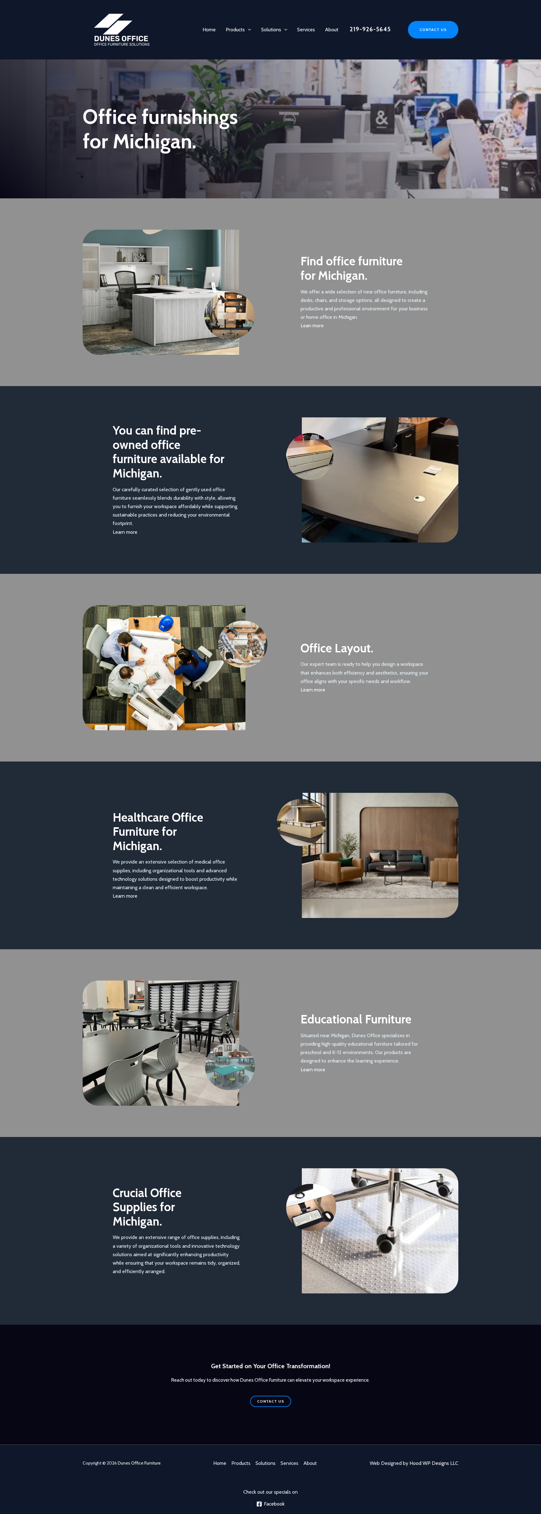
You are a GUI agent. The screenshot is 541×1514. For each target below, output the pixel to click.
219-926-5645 (370, 29)
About (331, 30)
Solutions (271, 30)
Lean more (312, 326)
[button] (248, 29)
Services (306, 30)
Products (235, 30)
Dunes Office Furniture (139, 1463)
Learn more (125, 532)
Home (209, 30)
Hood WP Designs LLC (434, 1463)
